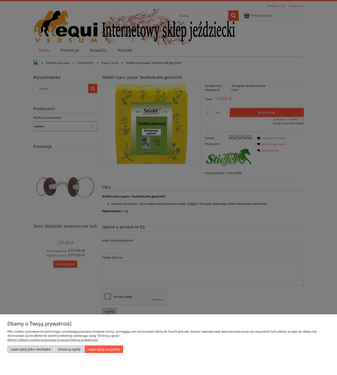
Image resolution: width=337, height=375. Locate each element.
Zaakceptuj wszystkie (104, 349)
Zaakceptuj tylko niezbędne (31, 349)
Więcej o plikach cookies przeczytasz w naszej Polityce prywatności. (52, 340)
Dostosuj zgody (69, 349)
